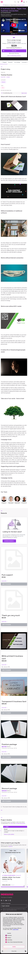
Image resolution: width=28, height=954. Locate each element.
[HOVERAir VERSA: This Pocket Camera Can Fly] (13, 861)
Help (12, 823)
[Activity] (21, 1)
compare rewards (9, 540)
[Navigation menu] (26, 1)
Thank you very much (11, 615)
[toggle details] (24, 886)
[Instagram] (8, 900)
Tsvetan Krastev (6, 12)
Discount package (9, 788)
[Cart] (18, 2)
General (3, 82)
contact (8, 77)
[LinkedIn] (10, 900)
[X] (3, 900)
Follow (14, 50)
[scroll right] (25, 25)
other (3, 87)
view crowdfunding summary (14, 55)
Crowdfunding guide (20, 823)
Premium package (9, 744)
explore (10, 846)
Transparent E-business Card (14, 701)
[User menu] (24, 2)
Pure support (7, 575)
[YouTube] (6, 900)
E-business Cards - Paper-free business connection (13, 9)
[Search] (15, 2)
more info (3, 77)
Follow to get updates (9, 834)
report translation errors (12, 910)
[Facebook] (1, 900)
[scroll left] (2, 25)
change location (21, 5)
